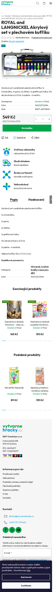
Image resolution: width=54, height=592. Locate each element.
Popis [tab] (14, 200)
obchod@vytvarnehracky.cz (21, 516)
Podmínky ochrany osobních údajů (18, 482)
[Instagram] (12, 530)
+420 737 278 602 (17, 522)
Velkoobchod (8, 478)
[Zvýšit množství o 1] (49, 119)
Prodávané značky (11, 474)
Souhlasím (26, 585)
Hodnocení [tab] (36, 200)
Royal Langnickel (16, 41)
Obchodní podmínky (11, 486)
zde (28, 570)
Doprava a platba (10, 490)
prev (3, 308)
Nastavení (26, 577)
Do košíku (27, 128)
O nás (5, 493)
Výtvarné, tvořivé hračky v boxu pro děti (40, 269)
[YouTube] (18, 530)
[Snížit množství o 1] (36, 119)
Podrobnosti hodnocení (41, 37)
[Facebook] (6, 530)
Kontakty (7, 497)
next (51, 308)
